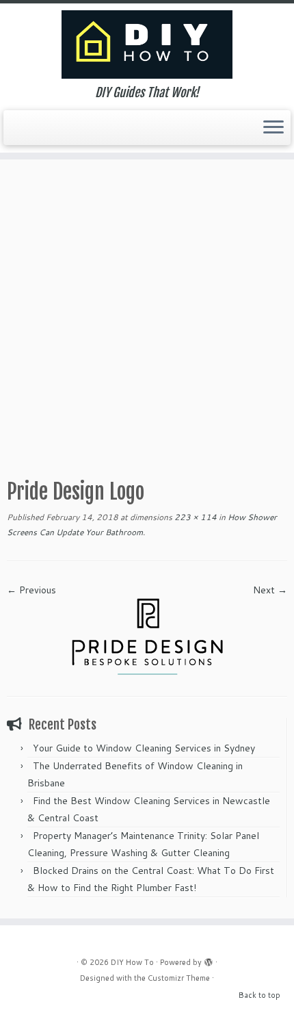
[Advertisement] (147, 313)
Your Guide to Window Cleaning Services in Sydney (144, 748)
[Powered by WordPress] (208, 959)
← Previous (31, 590)
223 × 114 (194, 517)
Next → (270, 590)
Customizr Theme (179, 978)
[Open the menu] (273, 128)
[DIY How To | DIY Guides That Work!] (147, 44)
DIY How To (132, 962)
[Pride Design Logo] (147, 636)
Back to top (259, 995)
